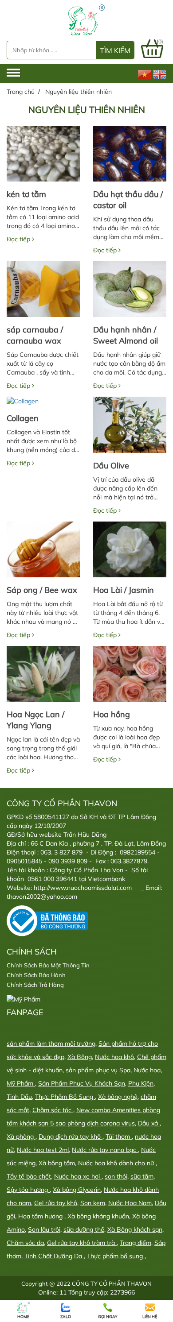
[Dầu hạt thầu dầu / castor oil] (129, 154)
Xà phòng (21, 1136)
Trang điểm (135, 1243)
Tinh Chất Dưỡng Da (54, 1256)
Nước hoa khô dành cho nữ (117, 1163)
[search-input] (45, 50)
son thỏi (116, 1176)
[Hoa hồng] (129, 674)
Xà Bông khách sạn (134, 1229)
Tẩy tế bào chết (29, 1176)
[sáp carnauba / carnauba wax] (43, 289)
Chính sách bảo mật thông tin (48, 965)
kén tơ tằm (26, 194)
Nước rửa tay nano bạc (105, 1150)
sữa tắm (141, 1176)
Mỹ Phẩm (21, 1083)
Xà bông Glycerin (77, 1190)
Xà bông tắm (57, 1163)
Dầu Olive (111, 465)
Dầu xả (149, 1123)
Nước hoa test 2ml (43, 1150)
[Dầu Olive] (129, 424)
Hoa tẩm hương (41, 1216)
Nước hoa (147, 1070)
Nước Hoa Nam (130, 1203)
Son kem (92, 1203)
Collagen (23, 418)
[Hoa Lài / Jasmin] (129, 549)
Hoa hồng (111, 714)
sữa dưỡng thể (83, 1229)
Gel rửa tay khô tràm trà (82, 1243)
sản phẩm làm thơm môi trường (51, 1044)
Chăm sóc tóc (52, 1110)
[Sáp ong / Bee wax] (43, 549)
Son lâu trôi (44, 1229)
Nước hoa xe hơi (78, 1176)
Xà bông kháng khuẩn (98, 1216)
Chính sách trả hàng (35, 984)
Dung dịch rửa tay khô (70, 1136)
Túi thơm (119, 1136)
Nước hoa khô (114, 1057)
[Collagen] (43, 401)
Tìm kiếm (115, 50)
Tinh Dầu (19, 1097)
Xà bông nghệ (118, 1097)
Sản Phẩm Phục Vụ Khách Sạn (81, 1083)
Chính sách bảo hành (36, 974)
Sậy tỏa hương (28, 1190)
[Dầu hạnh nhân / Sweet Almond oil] (129, 289)
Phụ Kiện (140, 1083)
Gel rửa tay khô (55, 1203)
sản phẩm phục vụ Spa (98, 1070)
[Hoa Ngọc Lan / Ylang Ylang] (43, 674)
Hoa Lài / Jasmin (123, 590)
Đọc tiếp (19, 239)
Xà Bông (79, 1057)
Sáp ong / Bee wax (42, 590)
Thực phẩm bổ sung (116, 1256)
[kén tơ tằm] (43, 154)
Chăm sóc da (25, 1243)
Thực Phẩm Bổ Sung (65, 1097)
